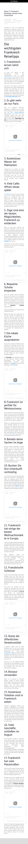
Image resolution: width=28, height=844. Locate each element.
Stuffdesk (14, 1)
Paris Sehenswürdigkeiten (17, 112)
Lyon (13, 652)
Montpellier (7, 652)
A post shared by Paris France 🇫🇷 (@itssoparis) (15, 154)
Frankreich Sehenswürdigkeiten (9, 22)
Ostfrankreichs (7, 77)
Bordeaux (13, 363)
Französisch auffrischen (11, 96)
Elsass (13, 433)
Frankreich (7, 194)
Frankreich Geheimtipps (17, 20)
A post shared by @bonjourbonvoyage (15, 821)
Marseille (6, 241)
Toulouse (17, 485)
